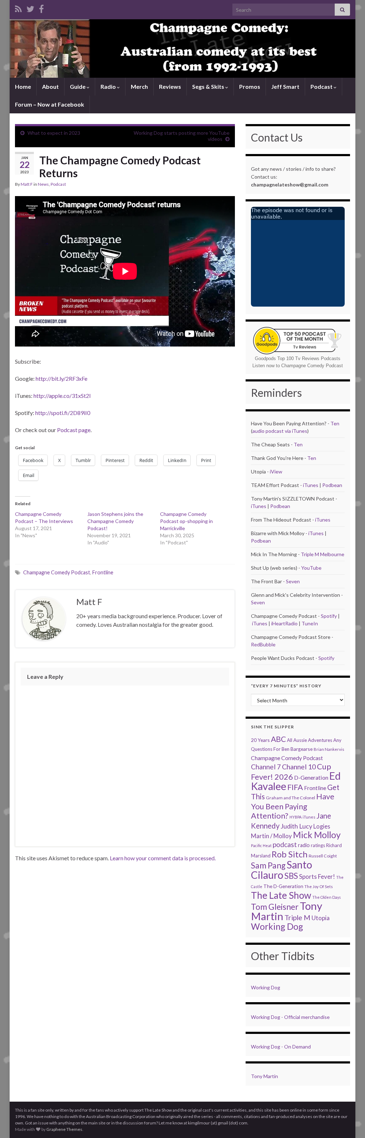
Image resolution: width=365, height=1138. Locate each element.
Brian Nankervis (329, 749)
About (50, 86)
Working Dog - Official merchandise (290, 1017)
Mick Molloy (317, 835)
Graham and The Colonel (290, 797)
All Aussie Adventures (309, 740)
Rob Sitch (290, 854)
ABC (278, 739)
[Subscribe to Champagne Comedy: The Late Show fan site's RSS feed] (18, 7)
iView (276, 471)
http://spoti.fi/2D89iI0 (62, 412)
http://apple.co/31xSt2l (62, 395)
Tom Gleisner (275, 907)
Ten (334, 423)
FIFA (295, 787)
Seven (293, 581)
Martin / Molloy (271, 836)
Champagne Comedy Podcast (56, 572)
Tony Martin (264, 1076)
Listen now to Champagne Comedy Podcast (297, 365)
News (43, 184)
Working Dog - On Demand (281, 1047)
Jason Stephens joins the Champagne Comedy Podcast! (115, 521)
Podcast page (74, 429)
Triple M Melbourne (322, 554)
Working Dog (277, 926)
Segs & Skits (208, 86)
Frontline (102, 572)
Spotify (329, 616)
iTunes (310, 485)
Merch (139, 86)
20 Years (260, 740)
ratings (318, 845)
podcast (285, 844)
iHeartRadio (285, 623)
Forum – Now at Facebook (49, 104)
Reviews (170, 86)
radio (304, 845)
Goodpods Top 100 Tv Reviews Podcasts (297, 358)
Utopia (321, 918)
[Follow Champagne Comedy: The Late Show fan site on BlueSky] (30, 7)
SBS (291, 876)
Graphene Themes (64, 1129)
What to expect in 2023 (53, 133)
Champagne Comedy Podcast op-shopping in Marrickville (186, 521)
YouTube (311, 568)
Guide (78, 86)
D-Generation (311, 777)
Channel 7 (266, 767)
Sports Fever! (317, 876)
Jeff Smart (285, 86)
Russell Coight (323, 855)
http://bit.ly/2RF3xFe (61, 378)
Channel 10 (299, 767)
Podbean (332, 485)
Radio (109, 86)
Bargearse (302, 749)
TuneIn (310, 623)
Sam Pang (268, 865)
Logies (321, 826)
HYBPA (295, 817)
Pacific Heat (261, 845)
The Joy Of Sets (318, 886)
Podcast (322, 86)
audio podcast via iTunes (279, 431)
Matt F (27, 184)
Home (23, 86)
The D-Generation (283, 886)
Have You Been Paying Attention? (292, 805)
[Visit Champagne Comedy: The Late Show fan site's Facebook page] (41, 7)
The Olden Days (326, 897)
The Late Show (281, 895)
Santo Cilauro (281, 869)
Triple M (297, 917)
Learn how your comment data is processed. (163, 858)
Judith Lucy (296, 826)
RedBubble (263, 644)
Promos (249, 86)
